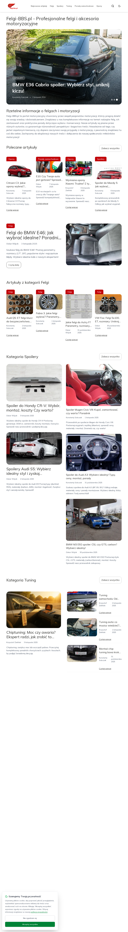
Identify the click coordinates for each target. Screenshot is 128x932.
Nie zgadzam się (30, 918)
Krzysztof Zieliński (13, 642)
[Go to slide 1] (112, 99)
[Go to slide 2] (114, 99)
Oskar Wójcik (11, 416)
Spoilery (60, 6)
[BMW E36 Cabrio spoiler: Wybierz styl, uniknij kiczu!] (64, 67)
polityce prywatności (39, 912)
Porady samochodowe (84, 6)
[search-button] (112, 6)
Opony (99, 6)
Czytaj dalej (13, 265)
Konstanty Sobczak (20, 97)
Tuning (69, 6)
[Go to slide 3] (117, 100)
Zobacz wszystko (110, 148)
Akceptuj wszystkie (30, 924)
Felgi (52, 6)
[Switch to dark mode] (119, 6)
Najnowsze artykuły (39, 6)
